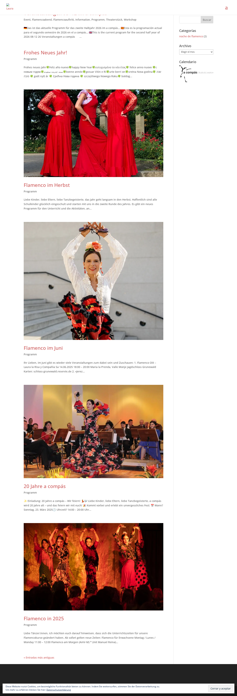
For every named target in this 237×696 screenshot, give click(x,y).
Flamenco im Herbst (47, 185)
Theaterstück (114, 19)
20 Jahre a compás (45, 486)
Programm (98, 19)
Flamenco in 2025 (44, 618)
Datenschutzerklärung (58, 689)
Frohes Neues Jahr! (45, 52)
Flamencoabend (42, 19)
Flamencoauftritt (63, 19)
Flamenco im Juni (43, 348)
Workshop (130, 19)
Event (27, 19)
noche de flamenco (191, 36)
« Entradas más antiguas (39, 657)
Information (82, 19)
